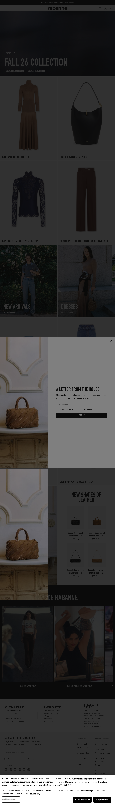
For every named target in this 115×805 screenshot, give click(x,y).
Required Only (102, 799)
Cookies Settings (9, 799)
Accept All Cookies (82, 799)
